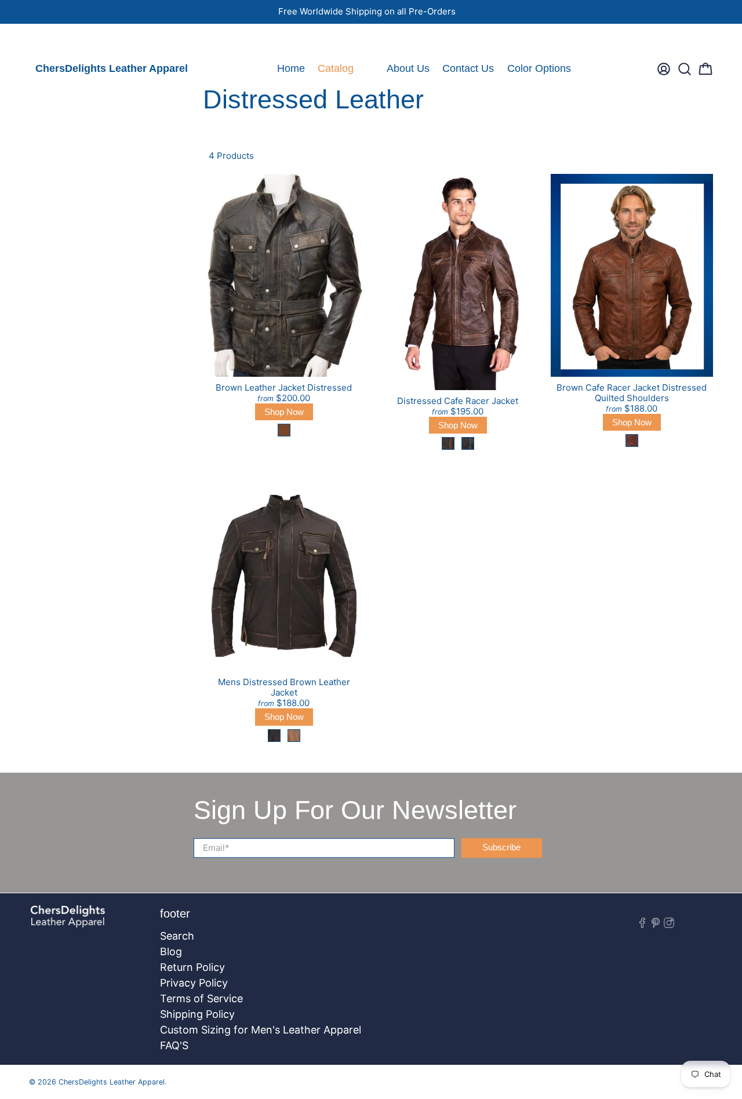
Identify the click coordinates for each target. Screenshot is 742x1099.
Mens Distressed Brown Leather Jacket (284, 687)
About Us (408, 68)
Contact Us (468, 68)
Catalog (336, 68)
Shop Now (284, 412)
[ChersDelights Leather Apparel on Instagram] (69, 38)
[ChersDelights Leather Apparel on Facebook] (37, 38)
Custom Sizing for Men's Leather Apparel (260, 1030)
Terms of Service (201, 998)
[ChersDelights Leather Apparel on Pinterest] (53, 38)
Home (291, 68)
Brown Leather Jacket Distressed (284, 387)
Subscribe (501, 847)
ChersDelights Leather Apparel (111, 68)
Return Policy (192, 967)
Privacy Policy (194, 983)
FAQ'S (174, 1045)
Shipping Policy (197, 1014)
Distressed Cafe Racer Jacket (457, 400)
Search (177, 936)
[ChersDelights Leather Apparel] (68, 922)
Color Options (539, 68)
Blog (171, 951)
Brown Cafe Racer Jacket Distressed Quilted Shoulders (631, 392)
